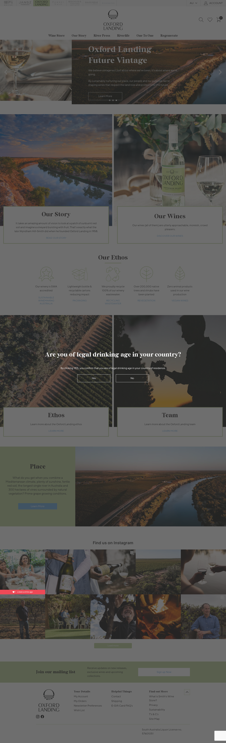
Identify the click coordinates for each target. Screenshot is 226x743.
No (132, 378)
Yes (94, 378)
